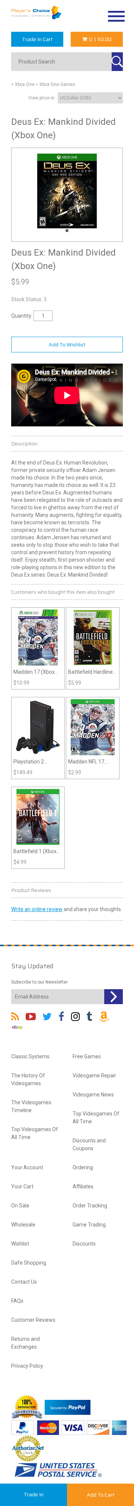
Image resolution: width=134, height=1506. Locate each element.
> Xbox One (23, 84)
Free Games (87, 1056)
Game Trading (89, 1225)
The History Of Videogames (28, 1079)
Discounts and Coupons (89, 1144)
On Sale (20, 1206)
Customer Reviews (33, 1320)
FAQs (17, 1301)
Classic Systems (30, 1056)
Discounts (84, 1244)
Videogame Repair (94, 1075)
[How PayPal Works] (67, 1407)
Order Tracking (90, 1206)
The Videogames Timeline (31, 1106)
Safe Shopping (28, 1263)
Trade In (34, 1494)
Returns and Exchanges (25, 1343)
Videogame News (93, 1095)
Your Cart (22, 1186)
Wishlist (20, 1244)
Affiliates (83, 1186)
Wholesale (23, 1225)
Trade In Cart (37, 39)
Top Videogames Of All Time (34, 1133)
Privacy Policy (27, 1366)
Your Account (27, 1167)
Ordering (83, 1167)
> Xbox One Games (55, 84)
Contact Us (24, 1282)
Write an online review (37, 909)
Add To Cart (100, 1495)
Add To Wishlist (67, 344)
